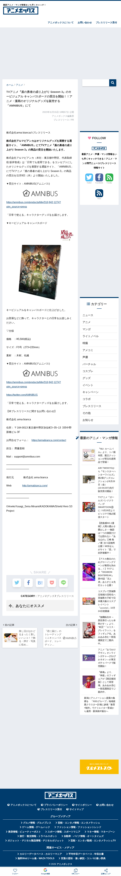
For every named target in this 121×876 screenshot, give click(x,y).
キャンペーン (91, 392)
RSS (99, 198)
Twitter (89, 183)
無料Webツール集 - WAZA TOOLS (36, 858)
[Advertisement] (60, 52)
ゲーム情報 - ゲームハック (36, 827)
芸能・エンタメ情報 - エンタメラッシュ (79, 822)
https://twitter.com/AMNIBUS (22, 394)
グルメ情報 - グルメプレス (37, 822)
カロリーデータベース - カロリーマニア (41, 854)
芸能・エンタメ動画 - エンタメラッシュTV (93, 840)
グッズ (50, 596)
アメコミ (88, 350)
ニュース (88, 315)
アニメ (41, 596)
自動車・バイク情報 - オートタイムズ (84, 836)
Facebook (99, 183)
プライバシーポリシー (56, 805)
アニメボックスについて (61, 22)
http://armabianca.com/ (34, 485)
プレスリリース (65, 596)
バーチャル (89, 364)
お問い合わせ (85, 22)
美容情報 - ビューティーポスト (24, 831)
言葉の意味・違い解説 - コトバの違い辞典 (83, 858)
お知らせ (88, 420)
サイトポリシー (83, 805)
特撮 (85, 343)
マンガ (87, 329)
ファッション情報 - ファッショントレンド (79, 827)
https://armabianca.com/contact (49, 440)
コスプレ (88, 371)
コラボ (87, 399)
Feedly (109, 183)
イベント (88, 385)
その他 (87, 413)
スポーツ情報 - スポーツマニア (64, 831)
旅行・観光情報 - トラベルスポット (38, 836)
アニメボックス (64, 864)
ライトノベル (91, 336)
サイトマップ (76, 809)
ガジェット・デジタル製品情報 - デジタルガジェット (36, 840)
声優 (85, 357)
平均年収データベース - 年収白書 (86, 854)
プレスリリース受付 (106, 22)
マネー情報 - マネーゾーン (101, 831)
